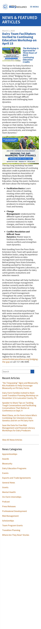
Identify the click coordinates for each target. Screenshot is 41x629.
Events (5, 473)
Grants (5, 487)
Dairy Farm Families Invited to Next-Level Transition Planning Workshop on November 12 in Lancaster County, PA (20, 395)
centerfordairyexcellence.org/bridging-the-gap (20, 360)
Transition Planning (11, 530)
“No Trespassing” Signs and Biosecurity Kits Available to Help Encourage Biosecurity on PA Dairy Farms (20, 385)
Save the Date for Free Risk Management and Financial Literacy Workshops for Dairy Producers (18, 428)
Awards (5, 458)
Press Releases (9, 506)
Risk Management (10, 515)
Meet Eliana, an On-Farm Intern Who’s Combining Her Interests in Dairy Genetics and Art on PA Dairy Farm (19, 418)
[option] (14, 6)
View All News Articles (12, 439)
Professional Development (14, 511)
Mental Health (9, 492)
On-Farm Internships (11, 496)
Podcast (6, 501)
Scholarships (8, 520)
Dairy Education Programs (14, 468)
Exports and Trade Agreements (16, 477)
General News (8, 482)
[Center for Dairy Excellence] (14, 6)
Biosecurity (7, 463)
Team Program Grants (12, 525)
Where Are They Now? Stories (15, 535)
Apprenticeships (9, 454)
